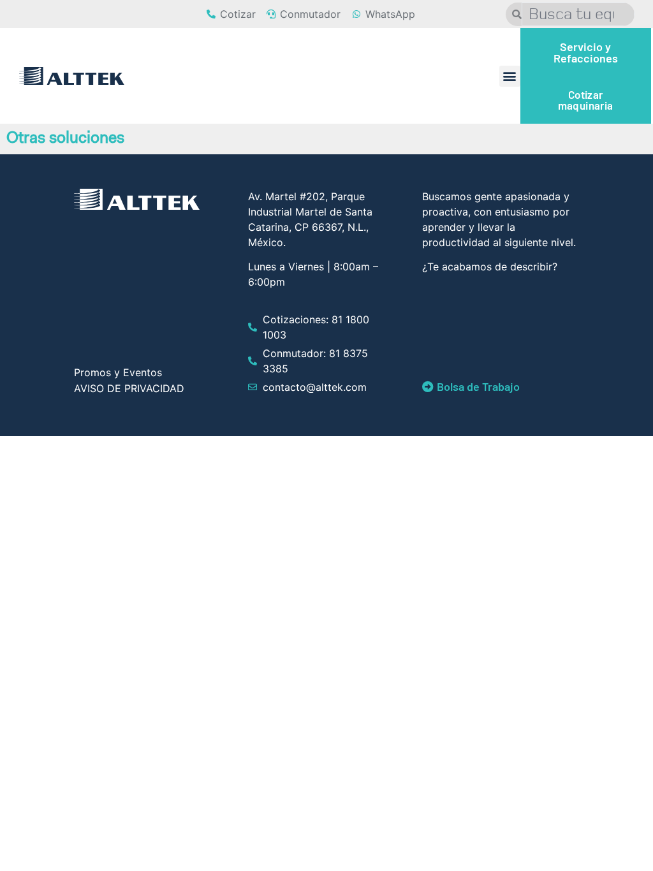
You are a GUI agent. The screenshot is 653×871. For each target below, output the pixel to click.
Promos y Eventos (118, 372)
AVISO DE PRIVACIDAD (129, 388)
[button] (509, 76)
